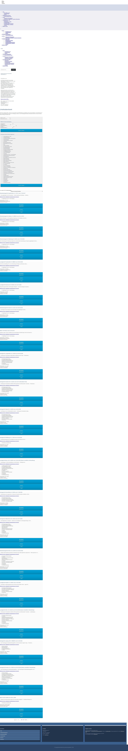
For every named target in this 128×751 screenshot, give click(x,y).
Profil (3, 11)
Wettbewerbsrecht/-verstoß (8, 177)
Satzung (5, 14)
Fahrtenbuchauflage (7, 148)
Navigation (5, 164)
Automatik (5, 141)
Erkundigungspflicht (7, 147)
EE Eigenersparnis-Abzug (8, 146)
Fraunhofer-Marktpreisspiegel (8, 23)
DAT (4, 144)
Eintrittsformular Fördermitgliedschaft (96, 731)
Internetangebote (6, 156)
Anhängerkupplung (7, 137)
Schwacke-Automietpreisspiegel (9, 171)
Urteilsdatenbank (6, 22)
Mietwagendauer (6, 161)
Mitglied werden (5, 26)
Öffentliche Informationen (6, 15)
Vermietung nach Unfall (6, 38)
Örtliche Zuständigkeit (7, 166)
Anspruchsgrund (6, 139)
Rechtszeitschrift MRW (7, 21)
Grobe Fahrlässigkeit (7, 152)
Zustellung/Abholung (7, 182)
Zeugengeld (5, 179)
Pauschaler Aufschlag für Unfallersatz (9, 167)
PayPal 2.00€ (21, 376)
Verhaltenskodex (6, 13)
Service (3, 17)
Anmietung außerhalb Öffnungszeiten (9, 138)
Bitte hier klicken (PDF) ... (5, 99)
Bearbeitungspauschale (7, 142)
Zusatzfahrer (5, 181)
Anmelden (3, 3)
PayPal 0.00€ (21, 234)
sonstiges (5, 174)
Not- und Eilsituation (7, 165)
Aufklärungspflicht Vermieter (8, 140)
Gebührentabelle (108, 731)
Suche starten (21, 130)
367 (23, 719)
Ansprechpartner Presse (7, 16)
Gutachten (5, 153)
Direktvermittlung (6, 145)
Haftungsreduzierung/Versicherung (9, 155)
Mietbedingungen (6, 158)
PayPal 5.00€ (21, 211)
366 (21, 719)
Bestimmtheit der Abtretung (8, 143)
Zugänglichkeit (6, 180)
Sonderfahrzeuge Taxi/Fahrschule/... (9, 173)
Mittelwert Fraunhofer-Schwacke (9, 162)
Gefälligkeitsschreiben (7, 150)
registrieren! (21, 205)
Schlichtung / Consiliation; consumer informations (12, 19)
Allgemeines (6, 20)
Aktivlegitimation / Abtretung (8, 24)
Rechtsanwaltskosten (7, 169)
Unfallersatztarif (6, 175)
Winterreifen (5, 178)
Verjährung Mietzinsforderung (8, 176)
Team (2, 2)
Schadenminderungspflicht (8, 170)
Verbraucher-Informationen (8, 18)
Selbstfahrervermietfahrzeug (8, 172)
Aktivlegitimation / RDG (7, 136)
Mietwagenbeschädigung (7, 160)
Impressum (1, 737)
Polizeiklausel (6, 168)
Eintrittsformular (87, 731)
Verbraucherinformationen (4, 732)
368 (25, 719)
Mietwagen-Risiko (6, 159)
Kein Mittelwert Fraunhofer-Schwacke (10, 157)
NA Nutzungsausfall (7, 163)
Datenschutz (2, 739)
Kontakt (3, 1)
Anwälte (5, 25)
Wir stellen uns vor (7, 12)
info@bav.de (95, 734)
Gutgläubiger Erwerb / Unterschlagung (10, 154)
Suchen (13, 69)
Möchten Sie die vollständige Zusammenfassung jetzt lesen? (9, 196)
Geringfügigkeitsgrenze (7, 151)
